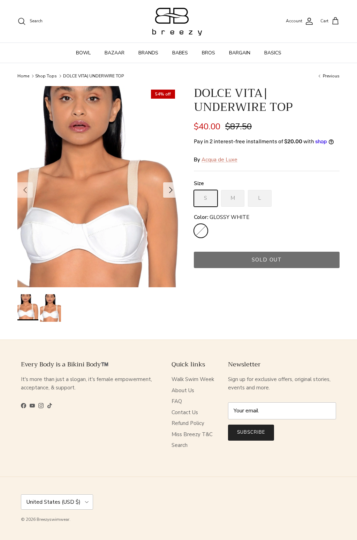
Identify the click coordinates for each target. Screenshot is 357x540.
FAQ (177, 401)
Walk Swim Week (193, 379)
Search (180, 445)
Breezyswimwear (53, 519)
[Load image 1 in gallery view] (97, 186)
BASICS (272, 53)
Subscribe (251, 432)
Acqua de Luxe (219, 159)
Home (23, 76)
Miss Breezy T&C (192, 434)
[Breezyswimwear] (178, 21)
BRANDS (148, 53)
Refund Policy (188, 423)
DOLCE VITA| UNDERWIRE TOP (93, 76)
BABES (180, 53)
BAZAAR (114, 53)
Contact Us (185, 412)
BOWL (83, 53)
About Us (183, 390)
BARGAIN (239, 53)
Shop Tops (46, 76)
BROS (208, 53)
